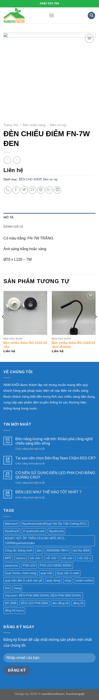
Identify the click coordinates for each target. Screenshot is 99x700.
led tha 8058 (81, 550)
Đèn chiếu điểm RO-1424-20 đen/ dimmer (73, 345)
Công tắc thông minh (18, 550)
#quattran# (12, 531)
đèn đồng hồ (60, 603)
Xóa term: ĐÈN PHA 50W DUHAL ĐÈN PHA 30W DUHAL (43, 595)
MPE (8, 558)
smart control (84, 580)
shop (67, 580)
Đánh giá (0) (13, 226)
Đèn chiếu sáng (34, 125)
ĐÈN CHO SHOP (30, 179)
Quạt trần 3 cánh (68, 573)
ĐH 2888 (10, 603)
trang (17, 588)
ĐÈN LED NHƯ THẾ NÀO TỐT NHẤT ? (48, 492)
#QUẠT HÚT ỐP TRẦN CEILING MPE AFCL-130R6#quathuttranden (35, 540)
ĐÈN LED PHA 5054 (34, 603)
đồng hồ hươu (14, 610)
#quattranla (56, 531)
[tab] (49, 217)
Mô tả (8, 217)
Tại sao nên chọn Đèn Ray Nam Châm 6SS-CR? (55, 458)
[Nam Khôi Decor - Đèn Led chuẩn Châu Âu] (22, 15)
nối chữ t (68, 558)
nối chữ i (36, 558)
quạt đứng (53, 580)
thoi (7, 588)
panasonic (11, 565)
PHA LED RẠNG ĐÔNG (56, 565)
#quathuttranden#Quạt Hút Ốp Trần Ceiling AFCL (54, 523)
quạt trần (46, 573)
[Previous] (3, 326)
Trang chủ (10, 125)
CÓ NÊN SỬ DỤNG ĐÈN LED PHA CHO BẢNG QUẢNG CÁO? (55, 475)
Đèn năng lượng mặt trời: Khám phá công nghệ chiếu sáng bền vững (54, 441)
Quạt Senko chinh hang (20, 573)
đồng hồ (78, 603)
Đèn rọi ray (58, 125)
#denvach (11, 523)
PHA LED (29, 565)
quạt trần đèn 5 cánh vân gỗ (23, 580)
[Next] (95, 326)
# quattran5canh (34, 531)
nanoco (21, 558)
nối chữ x (85, 558)
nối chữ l (52, 558)
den (39, 550)
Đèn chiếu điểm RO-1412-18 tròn (25, 345)
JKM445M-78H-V (57, 550)
